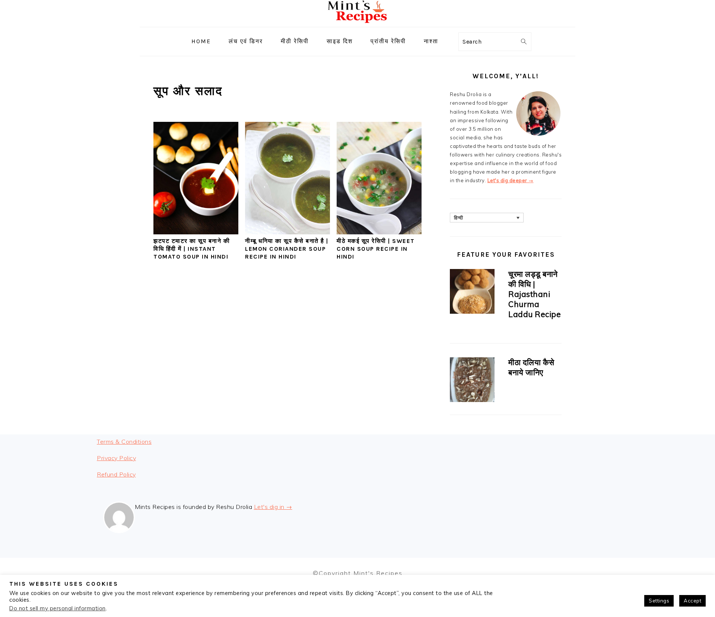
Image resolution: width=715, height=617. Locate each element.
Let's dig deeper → (510, 180)
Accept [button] (692, 601)
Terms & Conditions (124, 441)
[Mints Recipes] (357, 21)
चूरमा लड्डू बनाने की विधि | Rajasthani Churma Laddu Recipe (534, 294)
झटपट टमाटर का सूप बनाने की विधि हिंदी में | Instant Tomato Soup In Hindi (191, 248)
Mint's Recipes (378, 573)
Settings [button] (659, 601)
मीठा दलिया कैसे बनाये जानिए (531, 367)
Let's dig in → (273, 506)
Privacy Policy (116, 458)
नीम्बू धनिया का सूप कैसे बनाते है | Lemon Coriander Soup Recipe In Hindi (286, 248)
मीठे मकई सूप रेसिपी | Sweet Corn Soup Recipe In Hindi (376, 248)
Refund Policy (116, 474)
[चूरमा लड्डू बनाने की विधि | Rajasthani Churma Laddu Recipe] (472, 292)
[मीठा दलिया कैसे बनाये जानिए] (472, 381)
